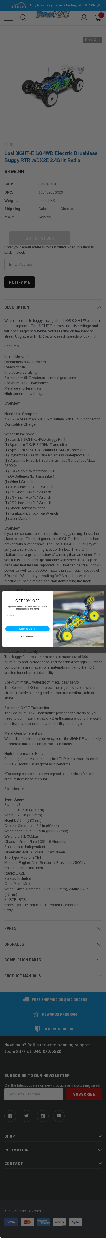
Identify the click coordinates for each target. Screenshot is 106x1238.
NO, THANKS (27, 636)
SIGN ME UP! (27, 629)
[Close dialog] (101, 594)
